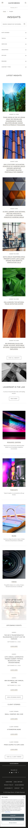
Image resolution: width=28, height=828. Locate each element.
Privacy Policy (8, 785)
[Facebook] (14, 772)
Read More (14, 398)
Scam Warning (19, 785)
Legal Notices (18, 781)
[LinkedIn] (9, 772)
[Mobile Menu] (2, 3)
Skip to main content (7, 1)
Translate (13, 7)
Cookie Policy (7, 811)
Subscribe (14, 614)
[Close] (24, 797)
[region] (13, 811)
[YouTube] (11, 772)
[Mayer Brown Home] (14, 3)
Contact (17, 788)
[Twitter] (18, 772)
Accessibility (8, 788)
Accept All (12, 815)
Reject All (13, 819)
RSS (22, 788)
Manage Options (13, 822)
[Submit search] (24, 24)
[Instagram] (16, 772)
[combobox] (14, 24)
